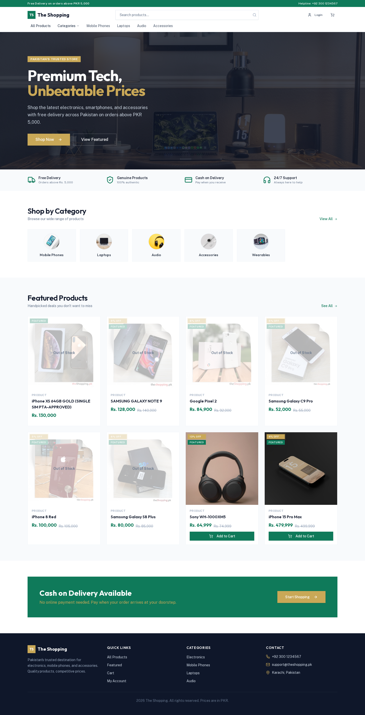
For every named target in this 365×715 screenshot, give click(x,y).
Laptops (123, 26)
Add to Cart (226, 536)
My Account (116, 681)
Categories (66, 26)
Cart (110, 673)
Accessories (163, 26)
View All (326, 219)
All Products (41, 26)
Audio (141, 26)
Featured (114, 665)
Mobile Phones (98, 26)
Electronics (195, 657)
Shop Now (45, 139)
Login (319, 15)
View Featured (94, 139)
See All (327, 306)
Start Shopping (297, 597)
